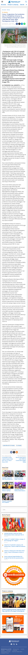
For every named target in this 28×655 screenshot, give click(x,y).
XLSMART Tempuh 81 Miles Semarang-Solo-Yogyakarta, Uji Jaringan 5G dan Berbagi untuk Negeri (7, 478)
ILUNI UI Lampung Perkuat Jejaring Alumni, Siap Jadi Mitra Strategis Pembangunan (7, 490)
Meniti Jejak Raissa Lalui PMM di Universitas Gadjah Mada (21, 459)
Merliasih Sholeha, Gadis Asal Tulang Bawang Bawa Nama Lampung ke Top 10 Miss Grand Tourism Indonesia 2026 (14, 534)
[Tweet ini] (19, 24)
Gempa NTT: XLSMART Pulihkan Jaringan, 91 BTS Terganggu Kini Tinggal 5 (14, 540)
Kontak (22, 649)
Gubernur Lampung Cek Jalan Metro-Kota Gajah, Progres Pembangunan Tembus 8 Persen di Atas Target (14, 551)
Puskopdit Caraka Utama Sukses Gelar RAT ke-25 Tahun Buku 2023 (7, 459)
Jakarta (9, 24)
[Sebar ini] (17, 24)
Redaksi (3, 650)
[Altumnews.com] (14, 2)
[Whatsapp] (24, 24)
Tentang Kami (16, 649)
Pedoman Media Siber (17, 651)
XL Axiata (5, 12)
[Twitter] (14, 452)
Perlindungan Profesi (5, 651)
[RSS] (17, 452)
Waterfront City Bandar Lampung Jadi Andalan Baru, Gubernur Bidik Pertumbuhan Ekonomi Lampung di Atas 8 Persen (14, 545)
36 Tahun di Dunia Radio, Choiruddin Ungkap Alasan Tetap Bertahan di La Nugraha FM (20, 478)
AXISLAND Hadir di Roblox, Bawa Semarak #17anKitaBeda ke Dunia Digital (20, 490)
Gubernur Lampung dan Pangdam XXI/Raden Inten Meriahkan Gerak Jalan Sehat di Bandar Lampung (7, 501)
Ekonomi (6, 24)
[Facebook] (11, 452)
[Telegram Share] (22, 24)
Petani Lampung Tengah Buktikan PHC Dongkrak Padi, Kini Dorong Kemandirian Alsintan (14, 557)
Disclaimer (8, 650)
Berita (3, 24)
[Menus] (2, 1)
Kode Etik (15, 650)
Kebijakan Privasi (5, 652)
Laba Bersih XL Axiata (9, 445)
